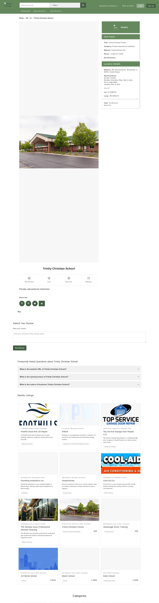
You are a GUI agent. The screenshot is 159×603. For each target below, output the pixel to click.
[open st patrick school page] (38, 559)
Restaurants (25, 11)
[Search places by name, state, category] (83, 5)
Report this (107, 105)
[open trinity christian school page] (79, 510)
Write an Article (128, 6)
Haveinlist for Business (108, 6)
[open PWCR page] (79, 414)
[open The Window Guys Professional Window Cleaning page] (38, 510)
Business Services (27, 443)
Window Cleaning (27, 542)
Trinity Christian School (43, 18)
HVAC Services (108, 493)
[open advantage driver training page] (120, 510)
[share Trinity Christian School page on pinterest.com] (28, 303)
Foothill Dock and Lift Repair (34, 432)
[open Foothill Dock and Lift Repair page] (38, 414)
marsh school (68, 576)
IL (31, 18)
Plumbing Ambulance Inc (32, 481)
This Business (113, 103)
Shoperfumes (68, 481)
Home (21, 18)
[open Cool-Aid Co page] (120, 463)
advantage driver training (115, 527)
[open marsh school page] (79, 559)
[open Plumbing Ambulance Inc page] (38, 463)
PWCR (65, 432)
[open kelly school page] (120, 559)
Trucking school (108, 531)
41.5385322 (112, 92)
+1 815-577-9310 (116, 54)
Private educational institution (71, 531)
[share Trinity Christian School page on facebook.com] (22, 303)
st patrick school (29, 576)
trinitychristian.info (118, 50)
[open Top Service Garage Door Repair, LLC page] (120, 414)
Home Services (39, 11)
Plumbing (24, 493)
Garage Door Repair (110, 446)
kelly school (109, 576)
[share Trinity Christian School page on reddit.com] (42, 303)
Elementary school (109, 580)
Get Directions (110, 58)
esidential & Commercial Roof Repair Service (76, 443)
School (24, 580)
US (27, 18)
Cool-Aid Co (109, 481)
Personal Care (67, 493)
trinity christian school (73, 527)
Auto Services (55, 11)
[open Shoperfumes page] (79, 463)
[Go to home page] (10, 7)
